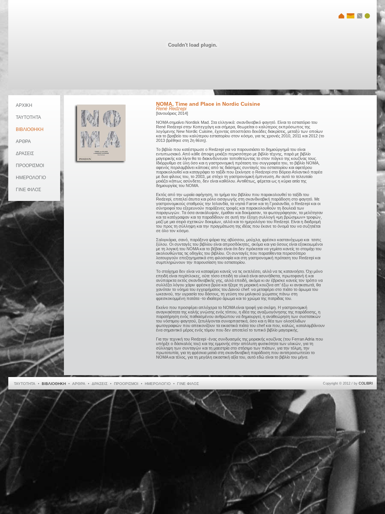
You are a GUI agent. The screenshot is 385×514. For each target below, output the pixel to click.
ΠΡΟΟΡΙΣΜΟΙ (30, 165)
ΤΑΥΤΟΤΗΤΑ (28, 117)
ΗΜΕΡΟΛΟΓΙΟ (31, 177)
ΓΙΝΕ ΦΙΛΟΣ (28, 189)
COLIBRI (366, 383)
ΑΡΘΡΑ (23, 141)
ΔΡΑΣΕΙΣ (25, 153)
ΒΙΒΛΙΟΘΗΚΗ (30, 129)
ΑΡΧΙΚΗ (24, 105)
